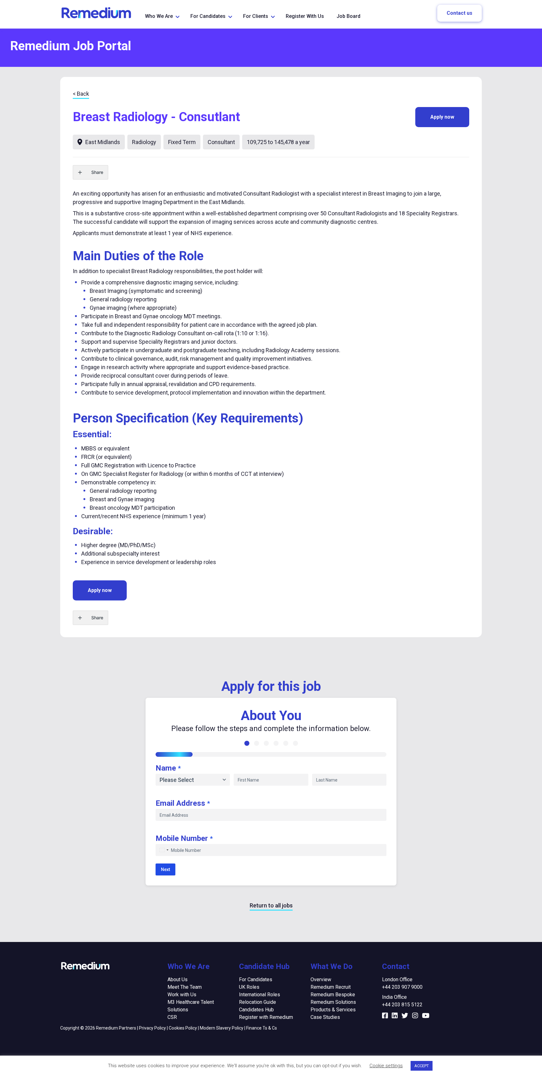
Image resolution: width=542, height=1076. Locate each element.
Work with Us (181, 995)
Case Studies (325, 1017)
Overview (321, 979)
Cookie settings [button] (386, 1065)
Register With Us (305, 16)
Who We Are (159, 16)
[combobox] (163, 850)
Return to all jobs (271, 905)
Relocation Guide (257, 1002)
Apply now (442, 117)
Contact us (459, 13)
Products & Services (333, 1010)
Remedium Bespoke (333, 995)
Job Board (348, 16)
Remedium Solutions (333, 1002)
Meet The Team (184, 987)
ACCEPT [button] (421, 1065)
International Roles (259, 995)
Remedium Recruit (331, 987)
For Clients (255, 16)
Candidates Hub (256, 1010)
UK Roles (249, 987)
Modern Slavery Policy (221, 1027)
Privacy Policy (152, 1027)
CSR (172, 1017)
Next (165, 869)
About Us (177, 979)
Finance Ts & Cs (261, 1027)
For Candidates (208, 16)
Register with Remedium (266, 1017)
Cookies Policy (183, 1027)
